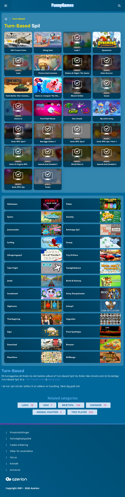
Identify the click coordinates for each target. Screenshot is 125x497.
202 (91, 412)
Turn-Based (18, 18)
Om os (13, 457)
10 (105, 405)
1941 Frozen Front (35, 379)
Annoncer (15, 469)
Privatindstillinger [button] (19, 432)
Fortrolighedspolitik (20, 438)
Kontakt (14, 463)
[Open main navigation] (5, 5)
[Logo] (62, 5)
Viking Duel (54, 379)
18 (31, 405)
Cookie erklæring (19, 444)
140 (78, 405)
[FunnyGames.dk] (6, 18)
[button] (119, 5)
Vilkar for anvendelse (21, 451)
